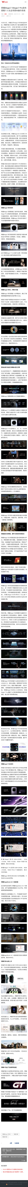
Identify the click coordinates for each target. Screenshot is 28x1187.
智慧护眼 (16, 1134)
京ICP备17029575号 (22, 1182)
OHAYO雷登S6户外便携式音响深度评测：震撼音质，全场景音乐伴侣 (13, 1169)
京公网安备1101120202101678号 (15, 1184)
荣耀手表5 (4, 1137)
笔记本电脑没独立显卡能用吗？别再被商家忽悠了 (13, 1172)
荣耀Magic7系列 (6, 1134)
